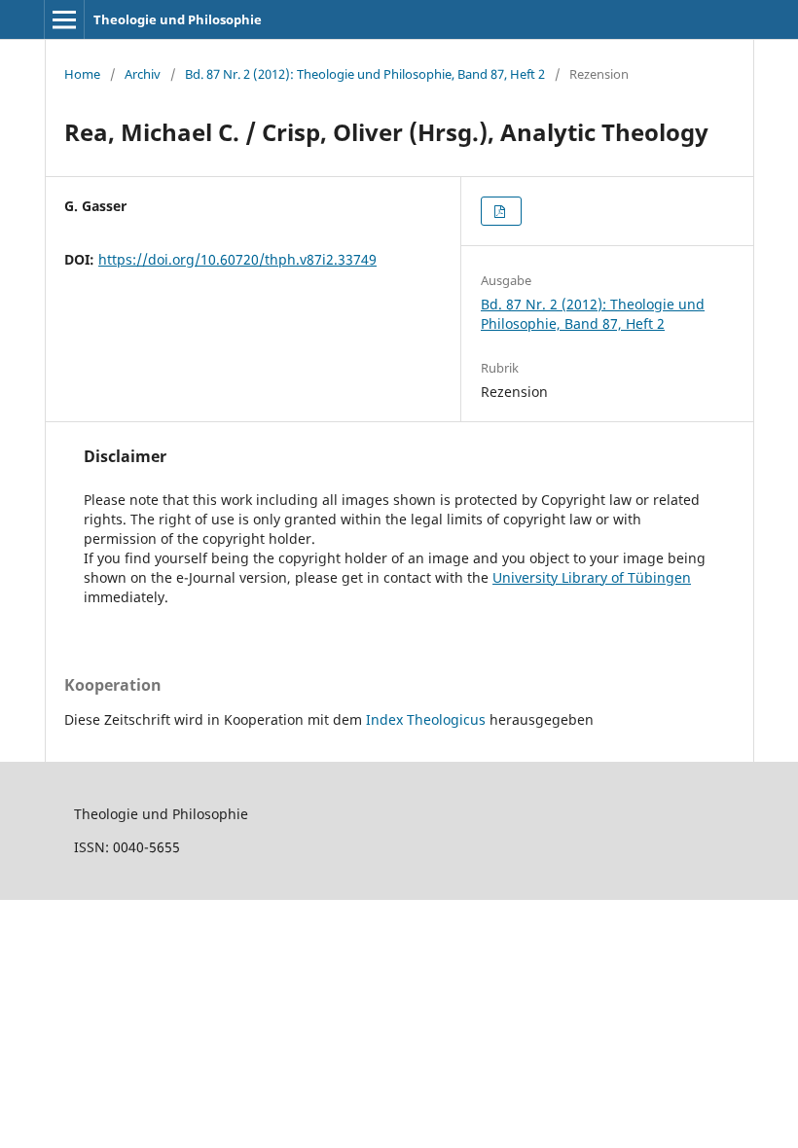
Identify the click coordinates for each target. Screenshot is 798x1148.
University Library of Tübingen (591, 577)
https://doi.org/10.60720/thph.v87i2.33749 (237, 259)
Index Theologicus (428, 719)
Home (82, 74)
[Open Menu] (64, 19)
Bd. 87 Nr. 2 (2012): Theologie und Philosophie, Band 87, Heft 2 (365, 74)
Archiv (143, 74)
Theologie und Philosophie (177, 19)
